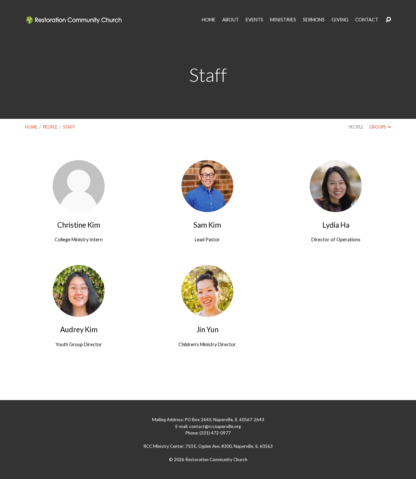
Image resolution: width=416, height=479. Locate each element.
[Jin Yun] (207, 312)
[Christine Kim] (79, 207)
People (50, 127)
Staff (69, 127)
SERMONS (314, 20)
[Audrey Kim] (79, 312)
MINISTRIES (283, 20)
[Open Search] (388, 19)
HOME (208, 20)
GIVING (340, 20)
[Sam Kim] (207, 207)
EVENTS (254, 20)
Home (31, 127)
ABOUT (230, 20)
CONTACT (366, 20)
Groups (377, 127)
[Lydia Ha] (336, 207)
